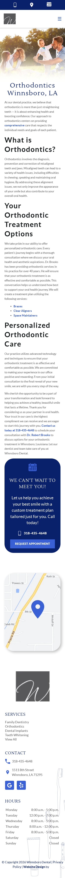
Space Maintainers (25, 315)
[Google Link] (9, 785)
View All (11, 739)
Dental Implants (16, 731)
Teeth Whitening (17, 735)
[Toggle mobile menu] (59, 18)
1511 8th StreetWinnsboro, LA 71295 (27, 772)
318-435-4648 (35, 533)
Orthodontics (14, 726)
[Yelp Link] (21, 785)
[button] (49, 5)
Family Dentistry (17, 722)
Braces (18, 306)
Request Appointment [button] (32, 543)
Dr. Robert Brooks (38, 435)
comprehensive (15, 125)
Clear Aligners (23, 310)
